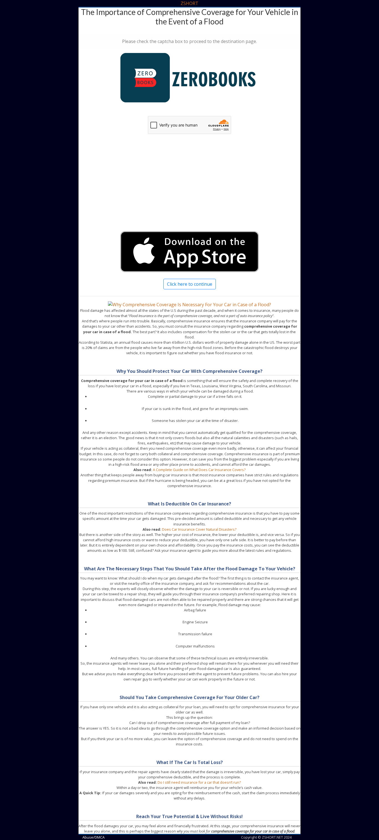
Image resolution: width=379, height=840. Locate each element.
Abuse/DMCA (93, 837)
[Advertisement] (189, 188)
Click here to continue (189, 284)
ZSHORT (189, 3)
